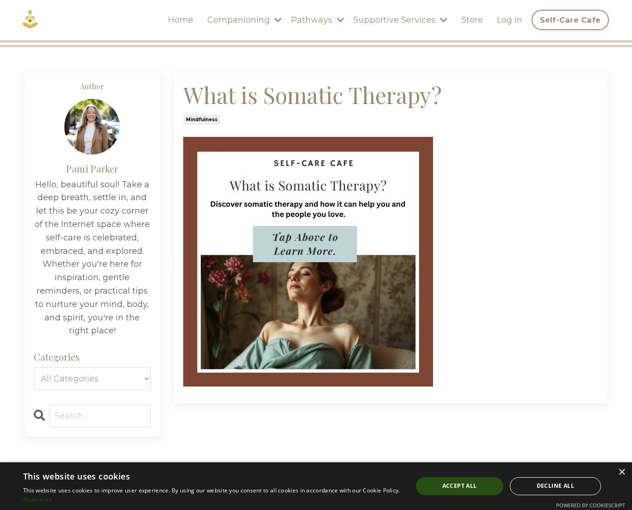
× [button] (621, 472)
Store (472, 20)
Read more (38, 500)
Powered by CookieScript (590, 505)
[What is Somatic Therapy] (391, 262)
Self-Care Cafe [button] (570, 20)
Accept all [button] (459, 486)
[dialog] (316, 486)
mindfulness (201, 120)
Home (180, 20)
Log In (509, 20)
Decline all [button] (555, 486)
